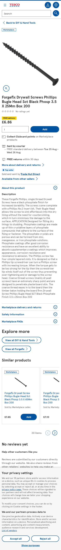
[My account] (48, 5)
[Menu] (5, 5)
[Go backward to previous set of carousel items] (47, 432)
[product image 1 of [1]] (30, 64)
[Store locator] (56, 5)
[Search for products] (56, 13)
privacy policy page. (12, 489)
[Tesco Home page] (14, 5)
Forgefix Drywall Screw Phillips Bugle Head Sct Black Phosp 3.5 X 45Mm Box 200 (18, 397)
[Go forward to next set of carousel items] (54, 432)
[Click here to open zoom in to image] (6, 88)
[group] (20, 396)
